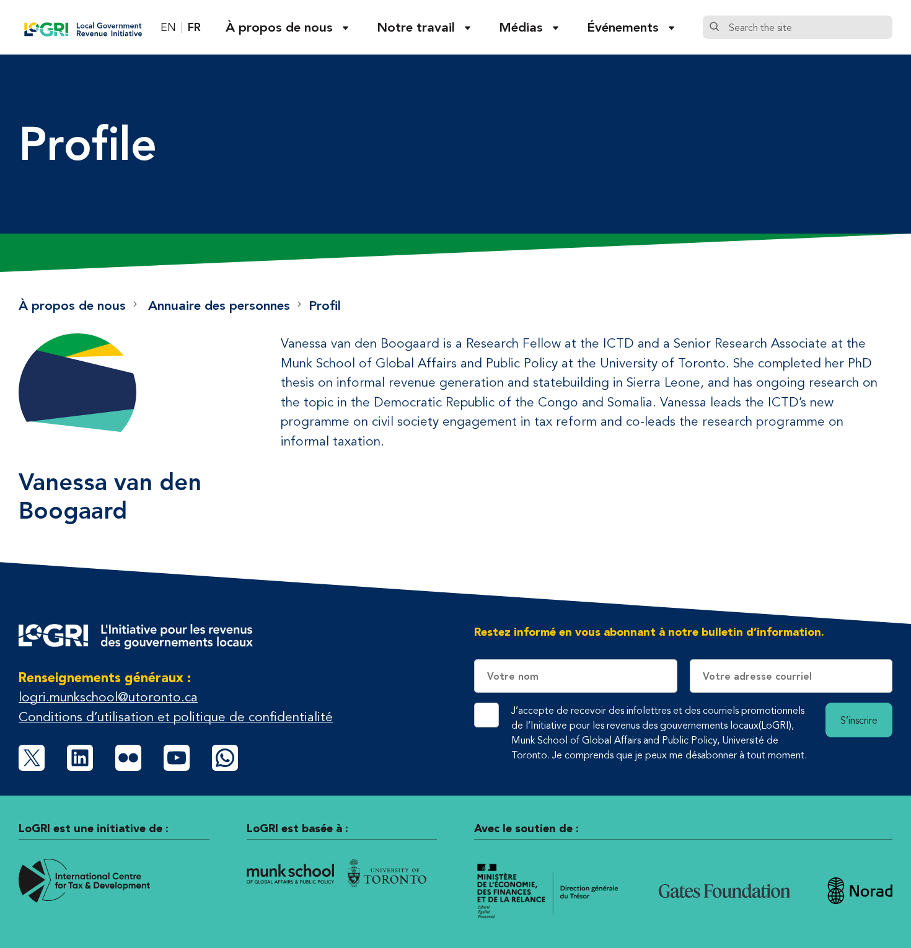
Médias (521, 26)
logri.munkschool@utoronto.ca (108, 696)
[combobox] (807, 27)
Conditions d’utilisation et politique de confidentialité (176, 716)
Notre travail (416, 26)
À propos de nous (279, 26)
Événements (623, 26)
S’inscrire (859, 720)
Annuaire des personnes (219, 305)
